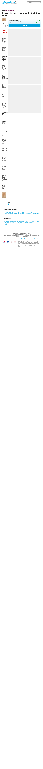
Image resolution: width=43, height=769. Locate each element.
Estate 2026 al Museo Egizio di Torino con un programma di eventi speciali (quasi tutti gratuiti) (21, 213)
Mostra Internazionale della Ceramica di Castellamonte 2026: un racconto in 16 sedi (19, 220)
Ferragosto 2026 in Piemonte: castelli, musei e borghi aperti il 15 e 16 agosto (18, 212)
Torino (3, 10)
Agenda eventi (7, 5)
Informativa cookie (15, 238)
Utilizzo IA (23, 238)
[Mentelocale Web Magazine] (9, 2)
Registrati (25, 25)
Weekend (16, 5)
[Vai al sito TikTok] (39, 5)
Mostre (9, 10)
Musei (13, 10)
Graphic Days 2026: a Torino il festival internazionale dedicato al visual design (18, 222)
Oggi (10, 5)
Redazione (30, 238)
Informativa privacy (5, 238)
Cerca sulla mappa (6, 26)
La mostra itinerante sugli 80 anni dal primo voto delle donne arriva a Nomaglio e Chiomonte (21, 221)
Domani (13, 5)
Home (3, 5)
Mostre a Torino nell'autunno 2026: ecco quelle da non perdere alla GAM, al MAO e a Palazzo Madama (22, 211)
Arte (6, 10)
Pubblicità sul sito (37, 238)
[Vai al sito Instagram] (40, 5)
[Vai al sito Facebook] (37, 5)
